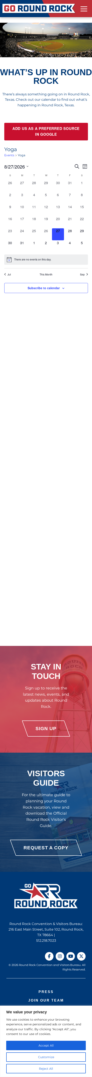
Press (46, 992)
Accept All (46, 1045)
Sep (82, 274)
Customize (46, 1057)
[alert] (46, 259)
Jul (9, 274)
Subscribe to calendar (44, 288)
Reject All (46, 1069)
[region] (46, 1041)
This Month (46, 274)
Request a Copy (46, 848)
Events (9, 155)
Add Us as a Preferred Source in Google (46, 131)
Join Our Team (46, 1000)
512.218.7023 (46, 941)
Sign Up (46, 728)
